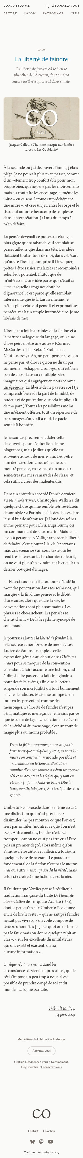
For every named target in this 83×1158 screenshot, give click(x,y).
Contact (33, 1131)
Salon (30, 13)
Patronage (53, 13)
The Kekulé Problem (43, 350)
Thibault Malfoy (61, 1008)
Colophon (49, 1131)
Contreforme (17, 5)
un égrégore (13, 387)
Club (75, 13)
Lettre (10, 13)
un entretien (23, 494)
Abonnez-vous (65, 6)
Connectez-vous (51, 1067)
